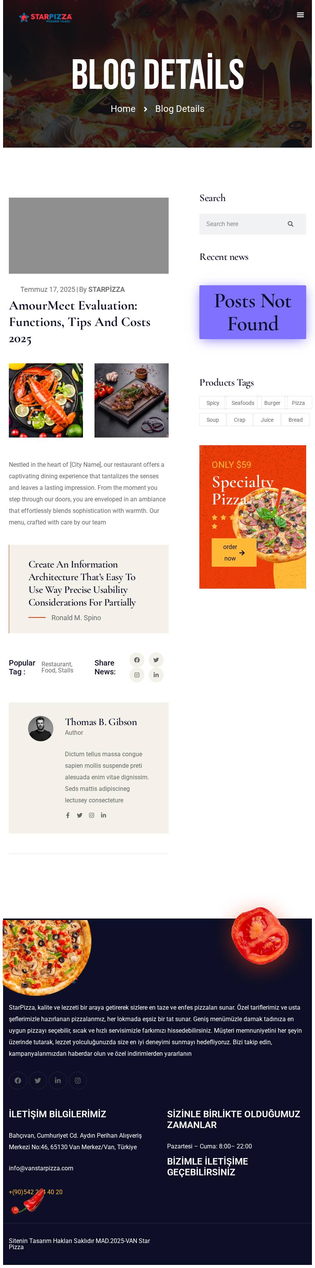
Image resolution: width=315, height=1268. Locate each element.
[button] (300, 14)
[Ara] (290, 224)
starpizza (106, 289)
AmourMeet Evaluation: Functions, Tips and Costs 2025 (80, 321)
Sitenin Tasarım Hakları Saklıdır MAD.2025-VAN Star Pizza (79, 1244)
